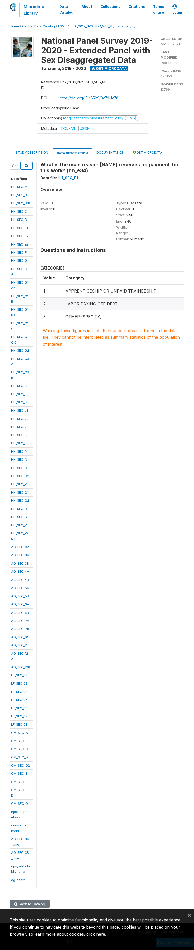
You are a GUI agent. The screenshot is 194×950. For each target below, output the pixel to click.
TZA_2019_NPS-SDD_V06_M (91, 26)
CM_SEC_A (19, 732)
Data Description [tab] (72, 153)
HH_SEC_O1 (19, 468)
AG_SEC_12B (20, 667)
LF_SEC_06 (19, 708)
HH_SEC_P (19, 484)
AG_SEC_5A (20, 588)
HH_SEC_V (19, 525)
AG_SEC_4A (20, 571)
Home (14, 26)
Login (177, 12)
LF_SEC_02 (19, 675)
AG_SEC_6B (20, 613)
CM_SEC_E (19, 773)
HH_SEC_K (19, 435)
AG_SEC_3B (20, 563)
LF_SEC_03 (19, 683)
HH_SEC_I (18, 394)
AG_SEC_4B (20, 580)
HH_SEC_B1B (20, 203)
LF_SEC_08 (19, 724)
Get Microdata (111, 68)
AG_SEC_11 (19, 645)
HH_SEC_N (19, 459)
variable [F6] (125, 26)
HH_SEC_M (19, 451)
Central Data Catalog (38, 26)
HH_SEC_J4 (20, 427)
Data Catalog (66, 9)
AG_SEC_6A (20, 604)
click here (95, 934)
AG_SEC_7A (20, 621)
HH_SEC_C (19, 211)
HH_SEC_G (19, 260)
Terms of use (158, 9)
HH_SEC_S (19, 517)
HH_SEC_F (19, 252)
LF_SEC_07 (19, 716)
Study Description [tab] (32, 152)
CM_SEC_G (19, 803)
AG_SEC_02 (20, 547)
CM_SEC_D (19, 757)
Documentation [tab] (110, 152)
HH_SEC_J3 (20, 419)
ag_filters (18, 880)
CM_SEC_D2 (20, 765)
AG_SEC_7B (20, 629)
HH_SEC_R (19, 509)
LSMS (62, 26)
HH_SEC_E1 (19, 228)
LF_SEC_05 (19, 700)
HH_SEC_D (19, 219)
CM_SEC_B (19, 741)
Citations (137, 7)
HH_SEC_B (19, 195)
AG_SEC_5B (20, 596)
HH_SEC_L (19, 443)
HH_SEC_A (19, 187)
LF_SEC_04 (19, 692)
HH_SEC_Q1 (19, 492)
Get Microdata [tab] (149, 152)
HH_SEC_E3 (20, 244)
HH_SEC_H (19, 386)
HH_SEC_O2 (20, 476)
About (87, 7)
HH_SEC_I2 (19, 402)
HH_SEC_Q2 (20, 500)
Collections (110, 7)
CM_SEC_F (19, 782)
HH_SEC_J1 (19, 410)
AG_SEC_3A (20, 555)
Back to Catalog (31, 904)
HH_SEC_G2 (20, 350)
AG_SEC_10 (19, 637)
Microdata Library (33, 10)
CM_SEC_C (19, 749)
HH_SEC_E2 (20, 236)
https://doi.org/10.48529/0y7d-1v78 (89, 98)
